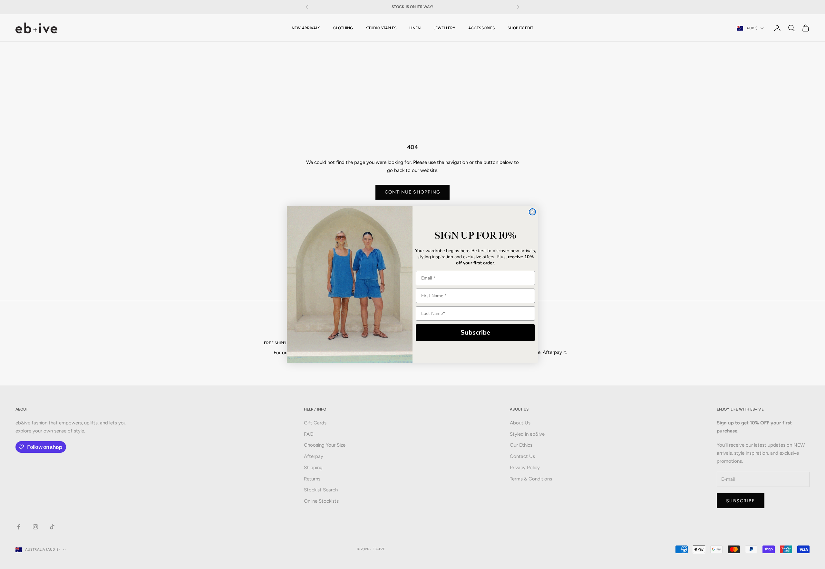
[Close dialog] (532, 212)
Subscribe (475, 332)
